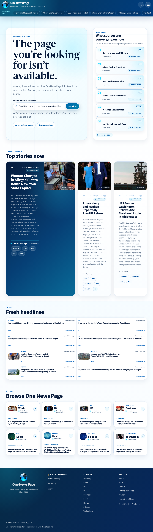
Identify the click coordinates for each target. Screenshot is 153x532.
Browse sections (46, 125)
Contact (122, 486)
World (21, 408)
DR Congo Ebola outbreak (128, 13)
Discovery (87, 478)
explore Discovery (28, 90)
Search (72, 106)
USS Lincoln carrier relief (78, 13)
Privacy (122, 495)
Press (121, 482)
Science (92, 437)
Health (56, 436)
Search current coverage (24, 100)
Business (131, 408)
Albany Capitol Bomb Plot (53, 13)
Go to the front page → (24, 125)
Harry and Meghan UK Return (26, 13)
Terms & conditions (126, 499)
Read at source (70, 330)
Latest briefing (54, 478)
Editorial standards (126, 490)
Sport (19, 437)
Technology (132, 437)
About (121, 478)
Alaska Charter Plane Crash (103, 13)
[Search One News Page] (141, 5)
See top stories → (104, 135)
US (91, 408)
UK (55, 408)
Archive (51, 489)
